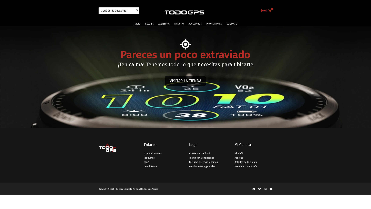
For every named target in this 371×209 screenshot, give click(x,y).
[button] (185, 81)
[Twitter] (259, 189)
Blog (146, 162)
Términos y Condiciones (201, 157)
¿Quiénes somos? (153, 153)
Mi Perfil (238, 153)
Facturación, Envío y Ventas (203, 162)
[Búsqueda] (137, 11)
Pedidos (238, 157)
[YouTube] (271, 189)
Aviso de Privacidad (199, 153)
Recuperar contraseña (246, 166)
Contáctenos (150, 166)
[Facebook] (253, 189)
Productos (149, 157)
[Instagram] (265, 189)
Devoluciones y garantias (202, 166)
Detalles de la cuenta (245, 162)
